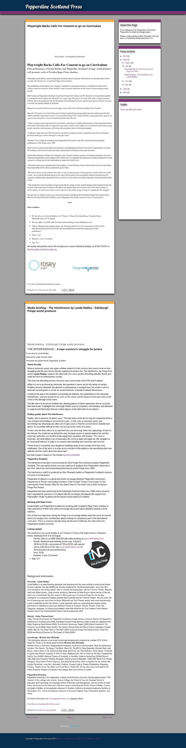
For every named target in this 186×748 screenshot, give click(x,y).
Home (70, 717)
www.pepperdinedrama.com (59, 699)
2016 (125, 60)
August (128, 63)
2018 (125, 56)
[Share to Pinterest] (73, 290)
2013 (125, 92)
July (127, 66)
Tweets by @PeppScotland (130, 110)
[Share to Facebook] (70, 290)
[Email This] (62, 290)
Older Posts (107, 717)
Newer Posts (32, 717)
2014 (125, 89)
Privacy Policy (95, 739)
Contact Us (74, 739)
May (127, 85)
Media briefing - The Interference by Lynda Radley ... (138, 76)
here (151, 38)
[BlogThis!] (65, 290)
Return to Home (63, 739)
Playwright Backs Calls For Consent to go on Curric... (138, 70)
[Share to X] (68, 290)
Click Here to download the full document (43, 704)
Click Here (31, 284)
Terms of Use (84, 739)
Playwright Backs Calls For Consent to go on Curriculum (64, 26)
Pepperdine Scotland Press (53, 6)
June (127, 81)
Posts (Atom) (75, 726)
